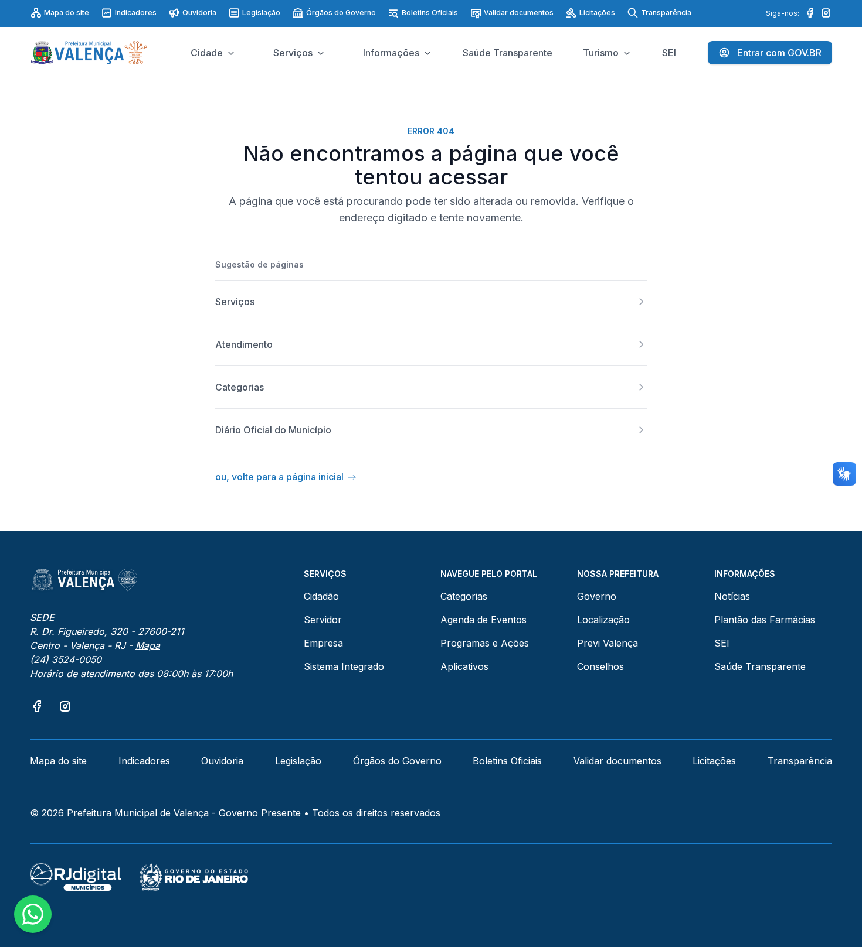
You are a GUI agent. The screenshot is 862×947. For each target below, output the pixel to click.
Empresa (323, 643)
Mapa (147, 645)
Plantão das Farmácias (764, 619)
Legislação (261, 12)
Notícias (732, 596)
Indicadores (136, 12)
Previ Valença (607, 643)
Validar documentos (519, 12)
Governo (596, 596)
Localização (603, 619)
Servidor (323, 619)
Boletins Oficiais (430, 12)
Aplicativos (464, 666)
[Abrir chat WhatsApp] (33, 914)
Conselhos (600, 666)
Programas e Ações (484, 643)
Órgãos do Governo (341, 12)
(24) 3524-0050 (65, 659)
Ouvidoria (199, 12)
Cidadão (321, 596)
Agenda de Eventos (483, 619)
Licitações (597, 12)
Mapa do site (66, 12)
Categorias (463, 596)
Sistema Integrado (344, 666)
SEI (721, 643)
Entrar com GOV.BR (779, 53)
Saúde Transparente (760, 666)
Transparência (666, 12)
